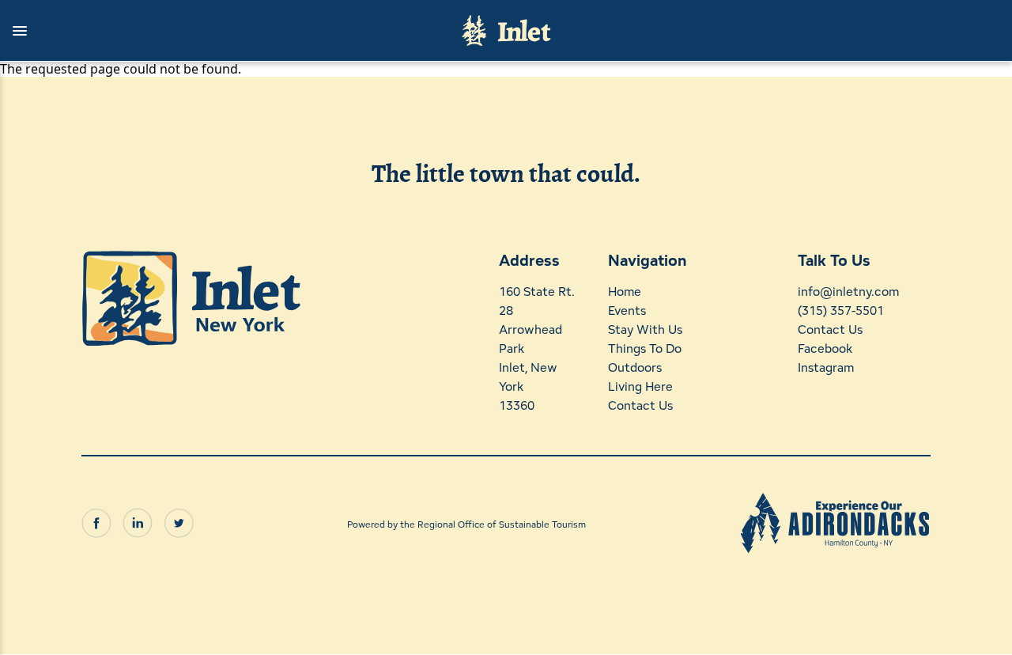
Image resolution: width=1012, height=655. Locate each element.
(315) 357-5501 (841, 310)
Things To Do (645, 348)
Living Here (640, 386)
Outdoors (635, 367)
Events (627, 310)
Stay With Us (645, 329)
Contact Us (640, 405)
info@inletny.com (848, 291)
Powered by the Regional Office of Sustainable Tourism (466, 524)
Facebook (825, 348)
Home (624, 291)
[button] (223, 31)
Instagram (826, 367)
